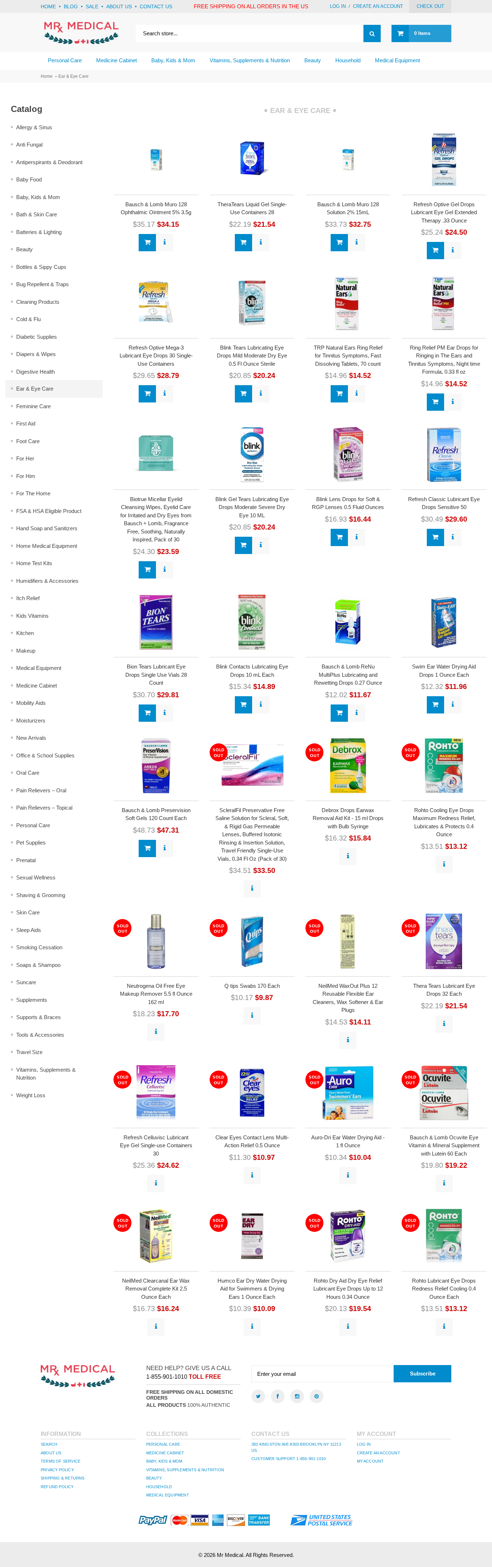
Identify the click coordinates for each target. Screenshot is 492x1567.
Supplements (31, 1000)
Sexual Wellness (35, 877)
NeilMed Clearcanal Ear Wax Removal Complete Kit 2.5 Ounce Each (156, 1289)
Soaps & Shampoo (38, 965)
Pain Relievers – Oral (41, 790)
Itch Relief (28, 598)
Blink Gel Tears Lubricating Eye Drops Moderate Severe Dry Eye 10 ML (252, 507)
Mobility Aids (31, 703)
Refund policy (57, 1487)
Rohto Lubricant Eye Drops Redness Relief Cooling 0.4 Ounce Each (444, 1289)
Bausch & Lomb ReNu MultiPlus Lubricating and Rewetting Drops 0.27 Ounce (348, 674)
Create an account (378, 6)
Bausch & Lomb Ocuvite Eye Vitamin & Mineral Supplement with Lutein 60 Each (443, 1145)
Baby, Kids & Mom (38, 197)
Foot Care (28, 441)
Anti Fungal (29, 144)
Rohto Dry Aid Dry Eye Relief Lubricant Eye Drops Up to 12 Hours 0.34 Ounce (348, 1289)
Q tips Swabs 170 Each (252, 986)
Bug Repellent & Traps (42, 284)
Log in (338, 6)
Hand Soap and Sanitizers (46, 528)
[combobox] (258, 33)
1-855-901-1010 (166, 1377)
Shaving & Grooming (40, 895)
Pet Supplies (31, 842)
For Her (25, 458)
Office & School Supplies (45, 755)
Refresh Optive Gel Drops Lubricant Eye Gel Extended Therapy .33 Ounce (444, 212)
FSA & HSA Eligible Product (48, 511)
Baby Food (29, 179)
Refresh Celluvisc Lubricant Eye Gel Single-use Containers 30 (156, 1145)
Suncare (26, 982)
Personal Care (33, 825)
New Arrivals (31, 738)
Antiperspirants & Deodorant (49, 162)
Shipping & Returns (63, 1478)
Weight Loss (30, 1095)
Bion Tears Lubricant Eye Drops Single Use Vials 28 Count (156, 674)
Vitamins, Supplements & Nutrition (46, 1074)
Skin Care (28, 912)
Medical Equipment (38, 668)
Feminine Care (33, 406)
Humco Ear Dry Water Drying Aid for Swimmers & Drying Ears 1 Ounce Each (252, 1289)
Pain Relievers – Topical (44, 808)
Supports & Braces (38, 1017)
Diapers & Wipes (36, 354)
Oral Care (27, 773)
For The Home (33, 493)
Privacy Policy (57, 1470)
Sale (92, 6)
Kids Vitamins (32, 616)
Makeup (25, 651)
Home (48, 6)
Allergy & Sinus (34, 127)
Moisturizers (30, 720)
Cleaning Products (37, 302)
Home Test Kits (34, 563)
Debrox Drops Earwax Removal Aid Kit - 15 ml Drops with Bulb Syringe (348, 818)
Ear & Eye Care (34, 389)
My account (370, 1461)
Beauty (24, 249)
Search (49, 1444)
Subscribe (422, 1373)
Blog (71, 6)
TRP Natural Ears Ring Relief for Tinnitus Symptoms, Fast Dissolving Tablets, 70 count (348, 356)
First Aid (25, 423)
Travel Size (29, 1052)
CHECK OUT (430, 6)
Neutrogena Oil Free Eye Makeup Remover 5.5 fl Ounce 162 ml (156, 994)
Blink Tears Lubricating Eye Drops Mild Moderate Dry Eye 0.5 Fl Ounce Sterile (252, 356)
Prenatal (26, 860)
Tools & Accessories (40, 1035)
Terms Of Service (60, 1461)
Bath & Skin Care (36, 214)
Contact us (156, 6)
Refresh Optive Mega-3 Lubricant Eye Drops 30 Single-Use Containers (156, 356)
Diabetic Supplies (36, 337)
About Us (51, 1453)
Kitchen (25, 633)
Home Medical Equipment (46, 546)
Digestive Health (35, 372)
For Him (25, 476)
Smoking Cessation (39, 947)
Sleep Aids (28, 930)
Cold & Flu (28, 319)
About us (119, 6)
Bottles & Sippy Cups (41, 267)
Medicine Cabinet (36, 686)
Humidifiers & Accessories (47, 581)
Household (159, 1487)
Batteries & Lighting (39, 232)
